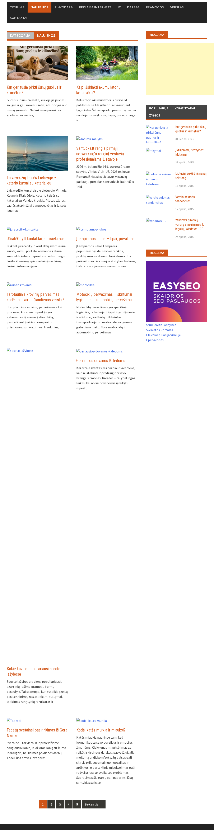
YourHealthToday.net (161, 325)
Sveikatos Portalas (159, 330)
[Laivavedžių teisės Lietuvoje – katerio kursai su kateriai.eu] (37, 153)
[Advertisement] (180, 69)
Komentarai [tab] (185, 108)
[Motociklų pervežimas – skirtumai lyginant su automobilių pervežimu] (85, 284)
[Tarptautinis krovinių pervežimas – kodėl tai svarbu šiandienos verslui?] (19, 284)
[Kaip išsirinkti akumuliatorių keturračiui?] (107, 62)
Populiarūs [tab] (158, 108)
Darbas (133, 7)
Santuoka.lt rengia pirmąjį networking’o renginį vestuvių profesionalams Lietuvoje (100, 154)
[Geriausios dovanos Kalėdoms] (99, 350)
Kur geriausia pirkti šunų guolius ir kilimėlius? (190, 129)
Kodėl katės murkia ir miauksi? (101, 730)
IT (119, 7)
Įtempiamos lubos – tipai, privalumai (105, 238)
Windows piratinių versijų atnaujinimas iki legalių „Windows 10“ (189, 224)
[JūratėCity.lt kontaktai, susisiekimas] (23, 229)
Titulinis (17, 7)
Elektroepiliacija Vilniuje (163, 335)
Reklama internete (95, 7)
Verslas (177, 7)
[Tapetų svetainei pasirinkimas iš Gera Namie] (14, 720)
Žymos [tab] (154, 115)
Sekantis (92, 804)
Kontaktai (18, 17)
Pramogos (155, 7)
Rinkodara (64, 7)
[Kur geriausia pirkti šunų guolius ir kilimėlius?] (37, 62)
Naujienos (39, 7)
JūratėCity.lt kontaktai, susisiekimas (36, 238)
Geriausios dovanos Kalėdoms (100, 360)
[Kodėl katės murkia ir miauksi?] (91, 720)
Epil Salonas (155, 340)
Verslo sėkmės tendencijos (185, 199)
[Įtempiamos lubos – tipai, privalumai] (91, 229)
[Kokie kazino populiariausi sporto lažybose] (37, 504)
